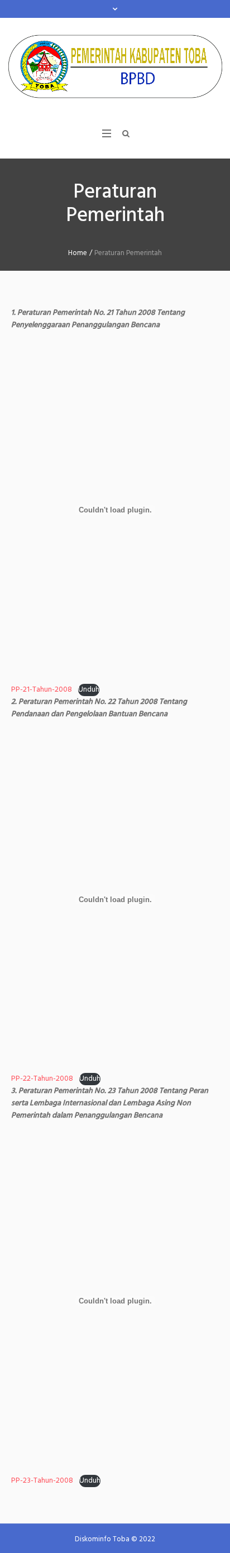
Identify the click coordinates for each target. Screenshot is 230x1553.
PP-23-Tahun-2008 (42, 1480)
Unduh (88, 690)
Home (77, 253)
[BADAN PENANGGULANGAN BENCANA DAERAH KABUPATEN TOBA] (115, 66)
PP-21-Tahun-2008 (41, 689)
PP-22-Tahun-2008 (42, 1078)
